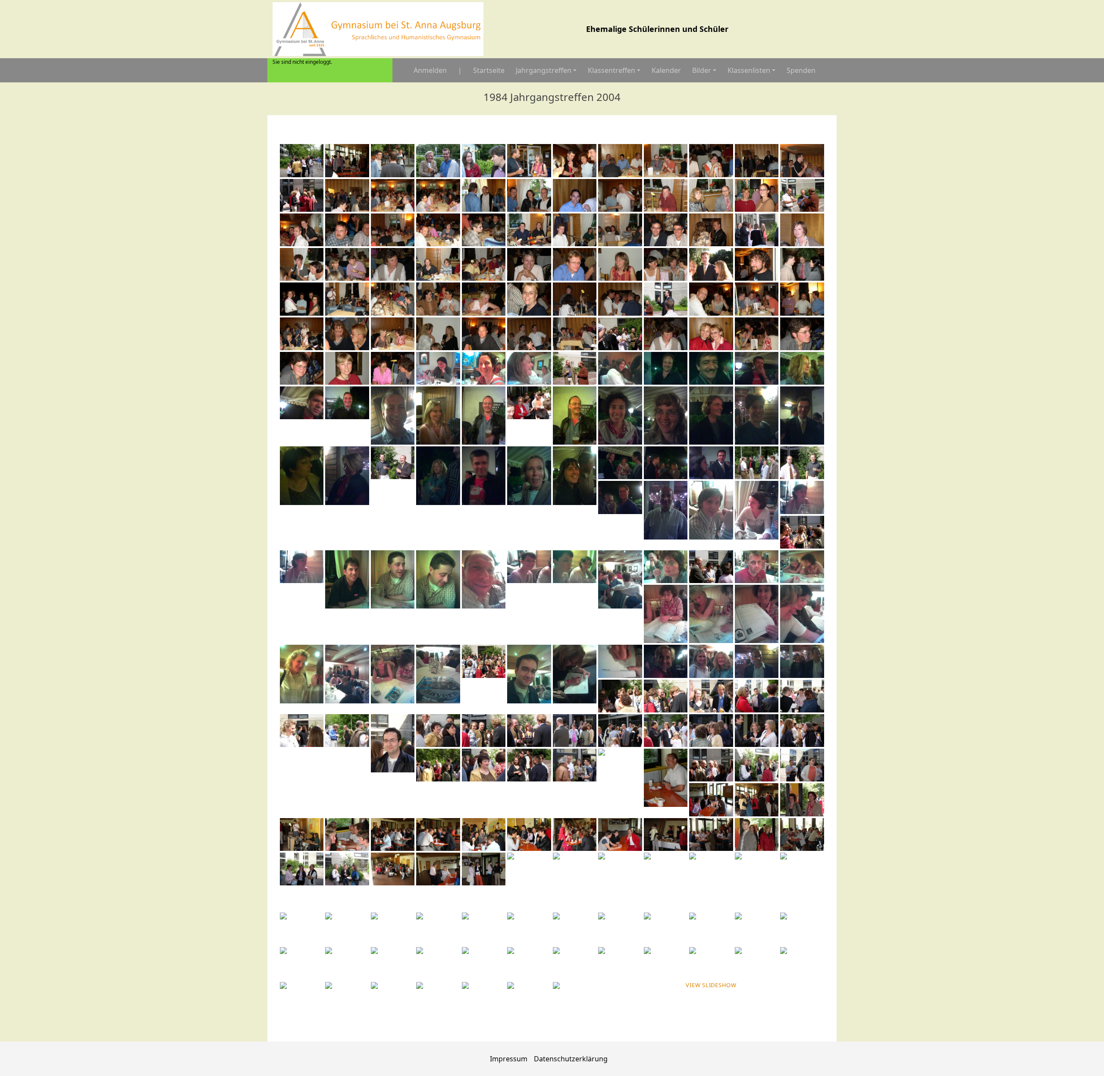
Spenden (801, 70)
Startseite (489, 70)
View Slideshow (711, 985)
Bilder (701, 70)
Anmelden (430, 70)
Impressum (508, 1058)
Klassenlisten (749, 70)
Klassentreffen (611, 70)
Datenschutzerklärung (571, 1058)
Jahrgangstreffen (543, 70)
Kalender (666, 70)
